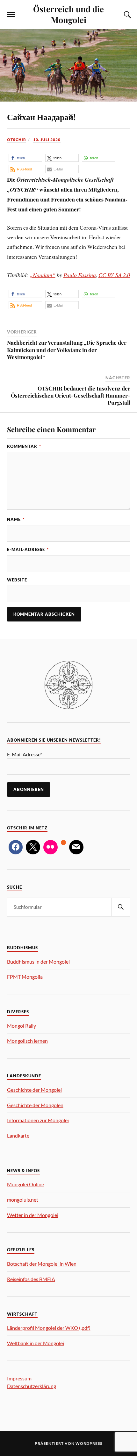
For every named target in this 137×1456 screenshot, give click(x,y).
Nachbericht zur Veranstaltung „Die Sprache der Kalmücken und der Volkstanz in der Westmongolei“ (66, 349)
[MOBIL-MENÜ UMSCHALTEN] (11, 14)
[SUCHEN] (120, 907)
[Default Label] (50, 847)
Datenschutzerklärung (31, 1386)
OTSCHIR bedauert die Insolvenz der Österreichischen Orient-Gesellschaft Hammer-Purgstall (70, 395)
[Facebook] (16, 847)
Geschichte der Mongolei (34, 1090)
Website (17, 579)
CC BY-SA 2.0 (114, 275)
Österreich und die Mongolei (68, 14)
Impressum (19, 1378)
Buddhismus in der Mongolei (38, 961)
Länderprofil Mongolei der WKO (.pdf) (48, 1328)
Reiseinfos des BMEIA (31, 1279)
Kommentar (24, 446)
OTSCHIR (16, 139)
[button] (25, 158)
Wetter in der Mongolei (32, 1215)
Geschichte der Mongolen (35, 1105)
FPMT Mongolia (25, 977)
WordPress (89, 1443)
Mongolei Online (25, 1184)
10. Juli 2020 (47, 139)
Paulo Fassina (79, 275)
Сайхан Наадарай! (41, 116)
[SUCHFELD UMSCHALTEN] (126, 14)
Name (16, 519)
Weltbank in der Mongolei (35, 1343)
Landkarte (18, 1135)
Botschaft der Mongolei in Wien (41, 1264)
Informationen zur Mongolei (38, 1120)
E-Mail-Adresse (28, 549)
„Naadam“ (42, 275)
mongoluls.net (22, 1200)
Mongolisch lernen (27, 1041)
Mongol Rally (21, 1026)
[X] (33, 847)
